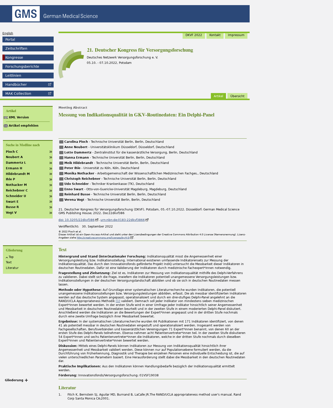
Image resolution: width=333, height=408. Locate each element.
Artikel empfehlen (24, 125)
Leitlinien (13, 75)
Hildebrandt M (18, 174)
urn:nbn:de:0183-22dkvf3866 (122, 220)
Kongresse (14, 57)
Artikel (218, 96)
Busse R (12, 207)
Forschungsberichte (22, 66)
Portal (10, 39)
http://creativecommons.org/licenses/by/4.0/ (103, 237)
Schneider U (16, 196)
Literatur (12, 268)
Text (9, 262)
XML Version (19, 117)
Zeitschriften (16, 48)
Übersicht (237, 96)
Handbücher (16, 84)
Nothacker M (16, 185)
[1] (118, 301)
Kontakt (215, 35)
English (7, 33)
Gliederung (14, 380)
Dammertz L (16, 162)
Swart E (12, 201)
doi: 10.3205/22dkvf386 (77, 220)
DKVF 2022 (194, 35)
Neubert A (14, 157)
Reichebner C (17, 190)
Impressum (236, 35)
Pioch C (12, 151)
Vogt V (11, 212)
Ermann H (14, 168)
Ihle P (10, 179)
